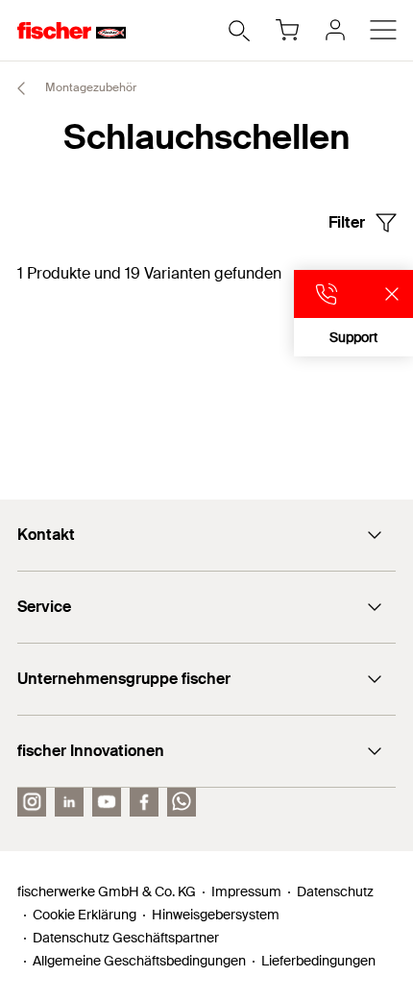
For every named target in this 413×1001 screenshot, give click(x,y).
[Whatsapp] (181, 802)
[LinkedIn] (69, 802)
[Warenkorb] (287, 30)
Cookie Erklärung (84, 914)
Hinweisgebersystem (215, 914)
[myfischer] (335, 30)
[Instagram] (31, 802)
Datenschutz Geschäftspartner (126, 937)
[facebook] (144, 802)
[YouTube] (106, 802)
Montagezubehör (89, 87)
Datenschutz (335, 891)
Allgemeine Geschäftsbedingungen (139, 960)
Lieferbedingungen (318, 960)
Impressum (246, 891)
